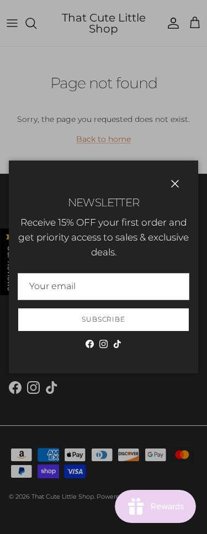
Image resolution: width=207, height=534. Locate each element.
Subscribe (104, 319)
